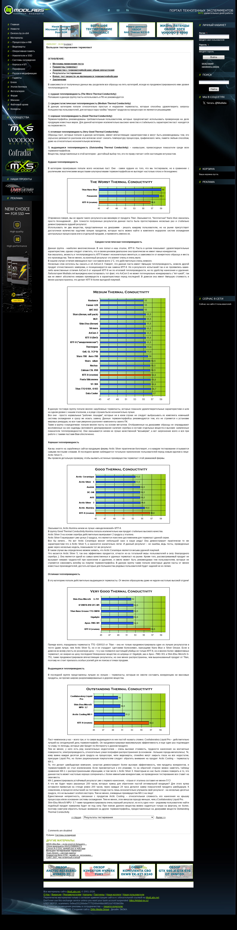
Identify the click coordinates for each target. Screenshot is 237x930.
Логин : (203, 33)
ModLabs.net (73, 891)
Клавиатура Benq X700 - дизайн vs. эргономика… (69, 855)
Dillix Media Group (100, 909)
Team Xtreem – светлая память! (61, 853)
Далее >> (161, 817)
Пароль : (204, 45)
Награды (87, 894)
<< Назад (76, 817)
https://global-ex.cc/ (138, 900)
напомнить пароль (210, 66)
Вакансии (56, 894)
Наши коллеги (113, 894)
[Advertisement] (214, 240)
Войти (213, 57)
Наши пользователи (133, 894)
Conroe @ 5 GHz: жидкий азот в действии (65, 848)
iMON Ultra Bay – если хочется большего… (66, 844)
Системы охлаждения (65, 835)
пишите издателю (113, 906)
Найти (214, 89)
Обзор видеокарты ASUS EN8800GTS (64, 846)
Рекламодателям (72, 894)
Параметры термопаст (65, 67)
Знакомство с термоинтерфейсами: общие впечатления (83, 70)
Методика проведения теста (68, 63)
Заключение (59, 79)
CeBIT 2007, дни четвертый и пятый (63, 857)
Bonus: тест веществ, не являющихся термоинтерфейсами (85, 76)
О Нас (47, 894)
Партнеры (99, 894)
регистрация (207, 63)
